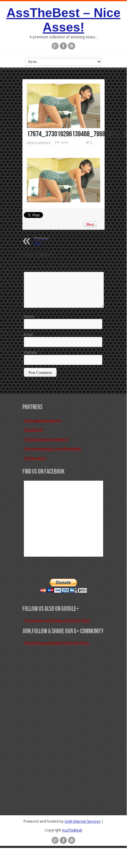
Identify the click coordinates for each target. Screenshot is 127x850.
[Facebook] (63, 45)
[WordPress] (71, 45)
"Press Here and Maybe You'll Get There (57, 620)
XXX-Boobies (34, 458)
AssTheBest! (72, 830)
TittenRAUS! (33, 429)
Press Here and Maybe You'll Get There (56, 642)
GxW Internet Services (82, 821)
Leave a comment (39, 142)
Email (28, 334)
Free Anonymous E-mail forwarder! (53, 448)
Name (29, 316)
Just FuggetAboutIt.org (42, 420)
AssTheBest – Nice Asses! (63, 20)
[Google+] (55, 45)
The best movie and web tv (46, 439)
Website (30, 352)
